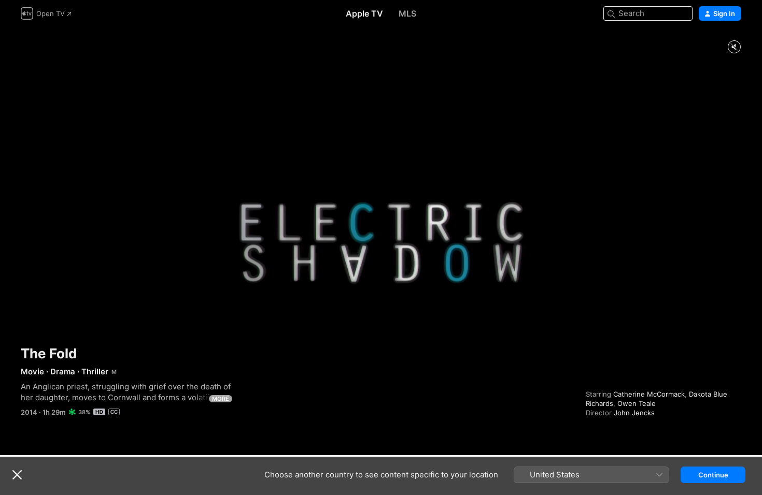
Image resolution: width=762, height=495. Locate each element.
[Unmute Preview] (734, 47)
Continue (713, 475)
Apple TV (364, 13)
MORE (220, 398)
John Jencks (634, 413)
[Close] (17, 474)
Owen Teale (636, 403)
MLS (407, 13)
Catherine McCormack (649, 394)
